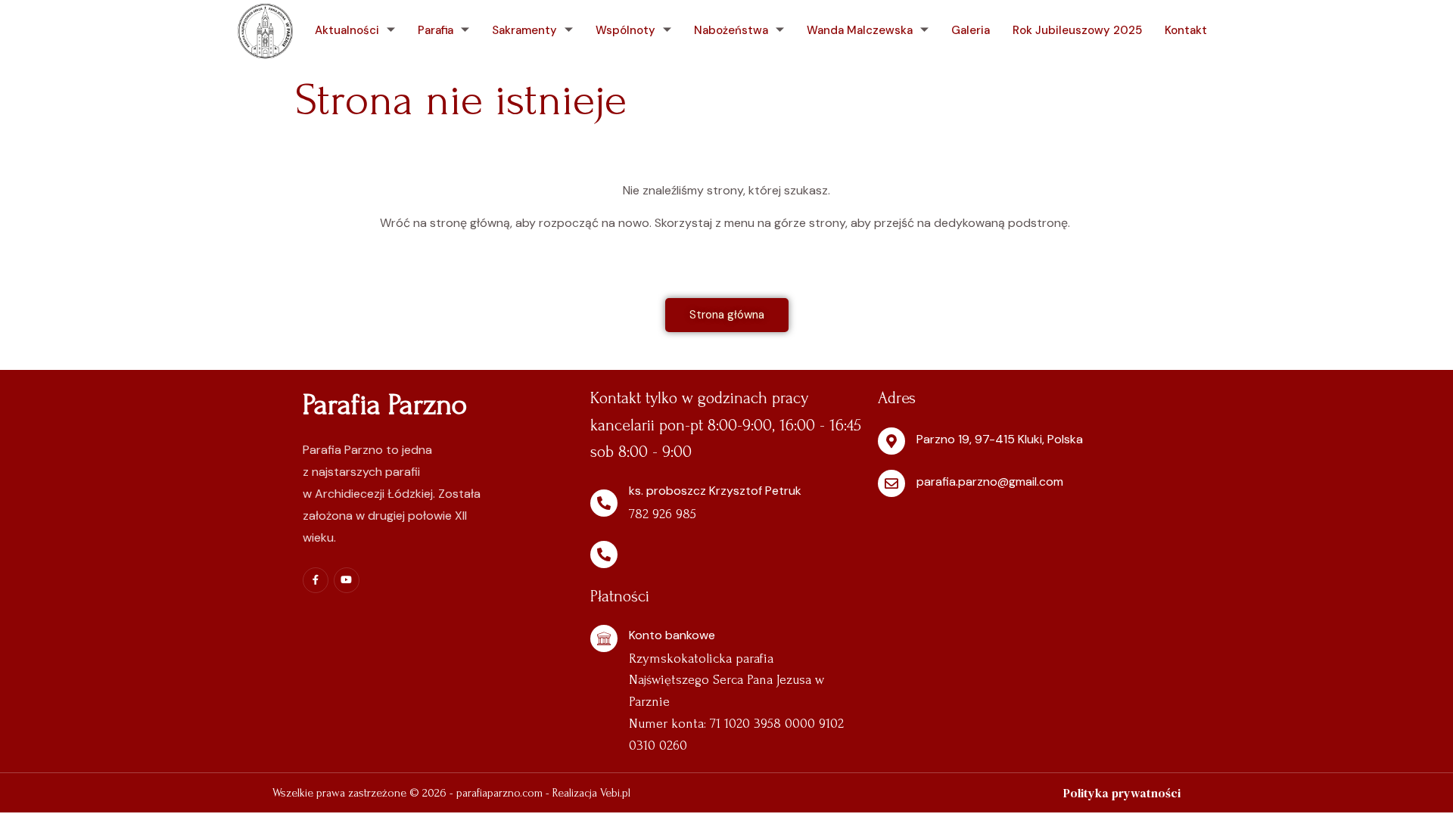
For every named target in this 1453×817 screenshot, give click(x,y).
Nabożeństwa (731, 30)
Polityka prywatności (1122, 792)
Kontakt (1186, 30)
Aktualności (347, 30)
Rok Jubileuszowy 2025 (1077, 30)
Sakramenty (524, 30)
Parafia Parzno (385, 404)
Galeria (970, 30)
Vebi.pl (615, 793)
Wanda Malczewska (860, 30)
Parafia (435, 30)
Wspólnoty (625, 30)
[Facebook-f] (315, 580)
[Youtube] (346, 580)
